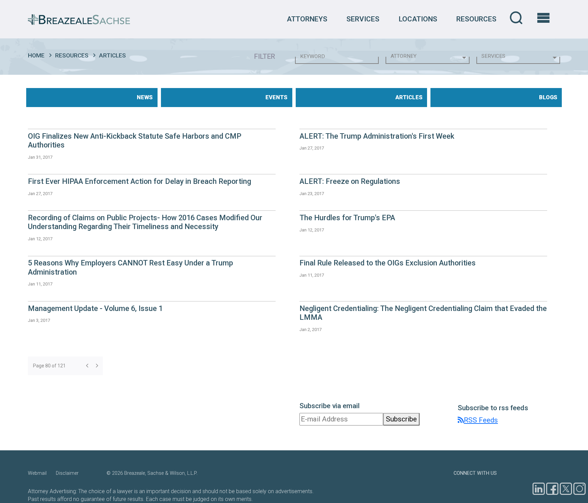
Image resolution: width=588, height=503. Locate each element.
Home (36, 55)
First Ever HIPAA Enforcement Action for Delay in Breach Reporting (139, 181)
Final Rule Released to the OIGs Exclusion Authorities (387, 263)
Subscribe (401, 419)
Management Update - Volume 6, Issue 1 (95, 308)
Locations (418, 19)
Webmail (37, 473)
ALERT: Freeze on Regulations (349, 181)
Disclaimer (67, 473)
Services (362, 19)
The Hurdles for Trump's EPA (347, 217)
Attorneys (307, 19)
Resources (476, 19)
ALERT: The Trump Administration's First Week (376, 136)
